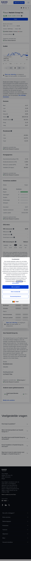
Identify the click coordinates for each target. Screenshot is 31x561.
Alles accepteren (15, 287)
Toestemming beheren (15, 296)
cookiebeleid (20, 281)
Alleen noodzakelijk (15, 291)
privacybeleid (15, 283)
